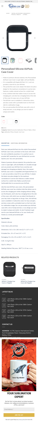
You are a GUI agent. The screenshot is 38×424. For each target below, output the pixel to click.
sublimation (11, 105)
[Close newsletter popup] (36, 339)
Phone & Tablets (16, 14)
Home (7, 13)
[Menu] (2, 6)
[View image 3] (20, 60)
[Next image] (35, 38)
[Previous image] (3, 38)
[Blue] (10, 121)
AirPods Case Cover (9, 80)
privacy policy (22, 419)
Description (5, 143)
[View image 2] (12, 60)
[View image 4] (28, 60)
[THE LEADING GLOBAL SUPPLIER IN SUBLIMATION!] (19, 6)
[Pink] (4, 121)
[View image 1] (4, 60)
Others (25, 14)
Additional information (19, 143)
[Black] (16, 121)
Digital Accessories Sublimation (21, 13)
